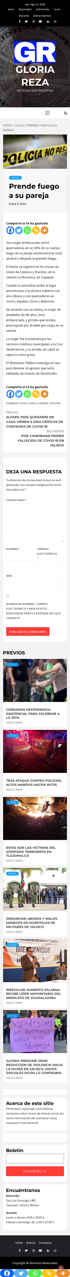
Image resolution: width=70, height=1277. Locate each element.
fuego (24, 403)
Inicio (11, 8)
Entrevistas (42, 8)
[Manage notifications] (61, 1268)
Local (57, 8)
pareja (33, 403)
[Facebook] (10, 230)
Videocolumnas (42, 15)
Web (9, 576)
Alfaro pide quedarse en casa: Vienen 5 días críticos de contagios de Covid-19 (34, 419)
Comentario (16, 500)
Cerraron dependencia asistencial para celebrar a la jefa (33, 714)
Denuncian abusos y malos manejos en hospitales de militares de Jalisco (31, 923)
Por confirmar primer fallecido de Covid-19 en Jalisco (41, 438)
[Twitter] (19, 230)
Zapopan (54, 403)
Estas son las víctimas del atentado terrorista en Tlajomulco (31, 852)
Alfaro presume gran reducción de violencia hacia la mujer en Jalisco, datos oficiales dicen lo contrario (34, 1067)
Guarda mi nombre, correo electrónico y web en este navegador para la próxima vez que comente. (33, 611)
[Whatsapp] (27, 230)
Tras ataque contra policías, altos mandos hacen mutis (34, 783)
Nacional (24, 15)
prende (43, 403)
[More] (44, 230)
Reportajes (25, 8)
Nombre (13, 549)
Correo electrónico (46, 553)
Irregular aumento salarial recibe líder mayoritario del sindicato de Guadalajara (33, 994)
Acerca (30, 1243)
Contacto (45, 1243)
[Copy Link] (36, 230)
